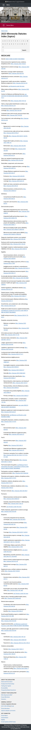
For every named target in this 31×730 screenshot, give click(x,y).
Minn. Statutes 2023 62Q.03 (8, 412)
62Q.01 (10, 461)
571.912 (25, 455)
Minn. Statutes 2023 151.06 (12, 334)
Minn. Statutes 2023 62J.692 (18, 643)
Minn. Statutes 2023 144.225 (14, 115)
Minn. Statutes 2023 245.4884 (21, 278)
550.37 (21, 455)
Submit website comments (8, 710)
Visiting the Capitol (6, 686)
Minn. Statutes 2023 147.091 (8, 421)
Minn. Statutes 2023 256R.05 (19, 249)
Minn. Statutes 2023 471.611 (15, 354)
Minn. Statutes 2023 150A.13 (15, 649)
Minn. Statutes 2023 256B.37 (20, 395)
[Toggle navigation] (3, 5)
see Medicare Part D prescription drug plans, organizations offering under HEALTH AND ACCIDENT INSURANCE (15, 466)
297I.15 (8, 339)
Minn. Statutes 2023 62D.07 (16, 136)
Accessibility (4, 688)
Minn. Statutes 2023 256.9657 (19, 490)
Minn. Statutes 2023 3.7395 (15, 546)
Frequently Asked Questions (8, 690)
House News (4, 715)
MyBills (3, 719)
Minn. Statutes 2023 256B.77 (18, 296)
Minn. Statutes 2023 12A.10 (20, 383)
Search (24, 50)
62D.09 (25, 136)
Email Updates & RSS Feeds (8, 721)
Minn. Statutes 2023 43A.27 (15, 611)
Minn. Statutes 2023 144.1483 (15, 590)
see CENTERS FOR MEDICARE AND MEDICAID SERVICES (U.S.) (14, 96)
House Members (5, 697)
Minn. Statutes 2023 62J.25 (20, 83)
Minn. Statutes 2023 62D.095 (17, 176)
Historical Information (6, 681)
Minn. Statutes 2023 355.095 (14, 110)
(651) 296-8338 (5, 706)
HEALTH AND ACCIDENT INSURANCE (15, 59)
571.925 (6, 457)
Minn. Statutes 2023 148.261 (18, 63)
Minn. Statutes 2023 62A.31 (15, 445)
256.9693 (14, 556)
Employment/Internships (7, 683)
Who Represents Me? (6, 695)
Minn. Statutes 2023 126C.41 (15, 503)
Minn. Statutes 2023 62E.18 (22, 268)
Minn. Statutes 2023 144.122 (18, 100)
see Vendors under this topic (14, 506)
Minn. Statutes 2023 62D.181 (16, 73)
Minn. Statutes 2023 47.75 (21, 315)
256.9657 (17, 542)
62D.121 (12, 542)
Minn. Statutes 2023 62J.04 (8, 305)
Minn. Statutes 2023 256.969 (15, 160)
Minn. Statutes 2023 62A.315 (16, 181)
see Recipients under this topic (16, 86)
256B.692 (21, 229)
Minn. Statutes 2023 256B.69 (11, 229)
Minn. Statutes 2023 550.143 (11, 455)
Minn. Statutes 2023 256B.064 (20, 473)
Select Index (4, 31)
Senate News (4, 717)
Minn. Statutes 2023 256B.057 (16, 370)
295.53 (28, 643)
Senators (3, 699)
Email (12, 706)
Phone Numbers (5, 708)
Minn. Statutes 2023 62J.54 (8, 105)
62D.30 (5, 137)
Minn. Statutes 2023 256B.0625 (17, 373)
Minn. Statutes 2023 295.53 (11, 186)
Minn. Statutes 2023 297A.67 (11, 133)
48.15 (2, 317)
